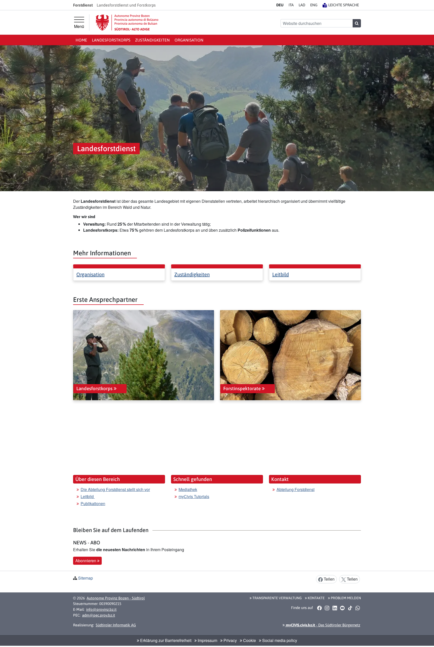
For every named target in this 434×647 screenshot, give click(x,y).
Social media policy (279, 640)
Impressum (207, 640)
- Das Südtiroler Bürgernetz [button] (322, 625)
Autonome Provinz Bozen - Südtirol (116, 598)
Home (81, 40)
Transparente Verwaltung (277, 598)
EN (313, 5)
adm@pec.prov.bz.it (98, 615)
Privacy (230, 640)
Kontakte (316, 598)
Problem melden (345, 598)
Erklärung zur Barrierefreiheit (165, 640)
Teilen (329, 579)
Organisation (189, 40)
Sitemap (85, 578)
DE (280, 5)
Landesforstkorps (111, 40)
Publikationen (93, 503)
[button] (319, 608)
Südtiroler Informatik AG (116, 625)
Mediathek (188, 489)
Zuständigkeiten (152, 40)
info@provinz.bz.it (101, 609)
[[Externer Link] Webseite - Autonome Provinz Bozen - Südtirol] (127, 22)
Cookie (249, 640)
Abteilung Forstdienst (295, 489)
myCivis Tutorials (194, 496)
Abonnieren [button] (86, 560)
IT (291, 5)
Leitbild (280, 274)
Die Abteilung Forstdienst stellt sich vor (115, 489)
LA (302, 5)
